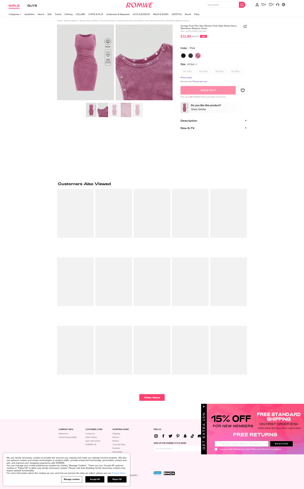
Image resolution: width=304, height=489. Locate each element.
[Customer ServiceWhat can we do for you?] (278, 4)
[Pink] (198, 55)
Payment (116, 448)
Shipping (116, 434)
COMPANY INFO (66, 429)
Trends (58, 14)
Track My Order (119, 444)
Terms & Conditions (271, 449)
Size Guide (117, 452)
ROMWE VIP (91, 444)
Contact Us (90, 434)
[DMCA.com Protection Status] (169, 473)
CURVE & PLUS (95, 14)
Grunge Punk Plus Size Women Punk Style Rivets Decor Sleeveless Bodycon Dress (208, 27)
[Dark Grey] (190, 55)
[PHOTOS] (115, 63)
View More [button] (152, 397)
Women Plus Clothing (88, 21)
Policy (197, 14)
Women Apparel (71, 21)
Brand (188, 14)
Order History (91, 437)
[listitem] (75, 222)
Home (59, 21)
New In (41, 14)
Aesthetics (30, 14)
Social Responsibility (68, 437)
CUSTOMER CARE (94, 429)
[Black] (183, 55)
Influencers (63, 434)
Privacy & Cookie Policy (245, 449)
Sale (50, 14)
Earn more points (93, 441)
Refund (115, 441)
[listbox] (257, 4)
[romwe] (139, 4)
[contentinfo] (179, 436)
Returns (115, 437)
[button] (242, 90)
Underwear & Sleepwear (118, 14)
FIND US (157, 429)
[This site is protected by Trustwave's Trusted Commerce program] (157, 473)
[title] (152, 183)
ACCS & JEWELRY (141, 14)
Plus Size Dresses (108, 21)
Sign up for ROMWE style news (170, 443)
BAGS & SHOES (160, 14)
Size (187, 64)
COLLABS (80, 14)
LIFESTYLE (177, 14)
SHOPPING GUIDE (120, 429)
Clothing (68, 14)
